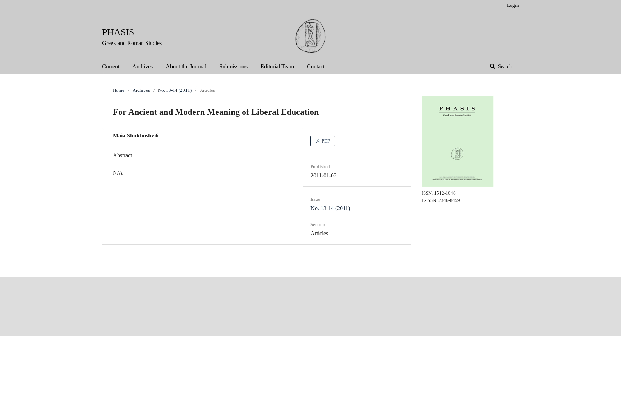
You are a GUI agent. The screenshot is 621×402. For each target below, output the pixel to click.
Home (118, 90)
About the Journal (186, 66)
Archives (142, 66)
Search (504, 66)
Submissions (233, 66)
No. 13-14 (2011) (175, 90)
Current (110, 66)
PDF (325, 141)
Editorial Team (277, 66)
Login (513, 5)
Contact (316, 66)
